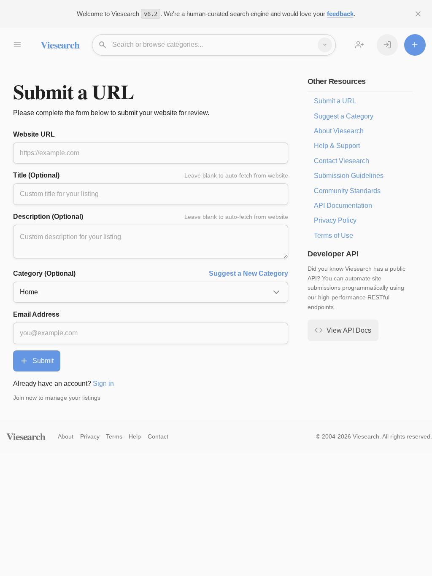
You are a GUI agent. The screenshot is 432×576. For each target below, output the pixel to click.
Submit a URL (335, 101)
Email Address (36, 314)
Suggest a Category (343, 116)
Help (135, 436)
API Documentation (343, 205)
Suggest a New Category (248, 273)
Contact (158, 436)
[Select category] (325, 45)
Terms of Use (333, 235)
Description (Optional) (150, 216)
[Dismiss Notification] (418, 14)
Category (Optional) (150, 273)
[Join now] (359, 44)
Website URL (34, 134)
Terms (114, 436)
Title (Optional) (150, 175)
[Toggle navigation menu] (16, 44)
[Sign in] (387, 44)
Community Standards (347, 190)
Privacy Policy (335, 220)
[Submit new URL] (414, 44)
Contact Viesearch (341, 160)
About (65, 436)
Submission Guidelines (348, 175)
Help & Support (337, 145)
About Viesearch (339, 131)
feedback (340, 13)
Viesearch (59, 44)
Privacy (90, 436)
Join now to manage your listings (56, 397)
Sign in (103, 383)
